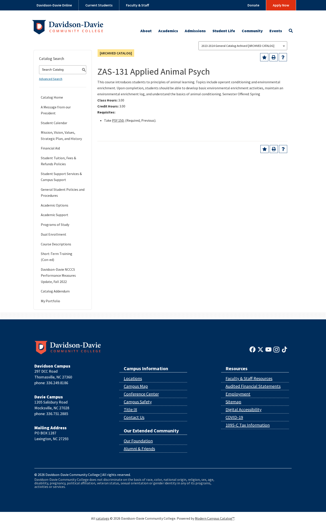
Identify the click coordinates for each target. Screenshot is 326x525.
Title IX (130, 409)
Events (275, 30)
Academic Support (54, 215)
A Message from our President (56, 110)
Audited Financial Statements (253, 386)
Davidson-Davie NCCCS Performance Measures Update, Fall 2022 (58, 275)
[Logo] (67, 25)
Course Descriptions (56, 244)
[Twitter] (260, 349)
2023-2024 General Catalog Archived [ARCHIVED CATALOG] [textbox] (237, 46)
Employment (238, 394)
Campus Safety (138, 401)
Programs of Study (55, 224)
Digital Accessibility (243, 409)
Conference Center (141, 394)
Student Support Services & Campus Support (61, 176)
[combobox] (242, 45)
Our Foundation (138, 440)
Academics (168, 30)
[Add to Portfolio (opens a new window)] (264, 57)
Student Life (223, 30)
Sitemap (233, 401)
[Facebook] (252, 349)
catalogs (102, 518)
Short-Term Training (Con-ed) (56, 256)
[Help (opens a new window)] (283, 57)
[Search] (290, 32)
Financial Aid (50, 148)
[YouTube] (268, 349)
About (146, 30)
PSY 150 (118, 120)
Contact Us (134, 417)
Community (252, 30)
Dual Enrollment (53, 234)
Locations (133, 378)
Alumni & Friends (139, 448)
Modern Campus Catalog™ (214, 518)
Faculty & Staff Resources (249, 378)
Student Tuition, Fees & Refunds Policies (58, 161)
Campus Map (136, 386)
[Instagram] (276, 349)
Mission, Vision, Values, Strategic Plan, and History (61, 135)
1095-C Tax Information (248, 425)
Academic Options (54, 205)
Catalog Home (52, 97)
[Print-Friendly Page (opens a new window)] (273, 57)
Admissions (195, 30)
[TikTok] (284, 349)
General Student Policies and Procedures (62, 192)
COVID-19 (234, 417)
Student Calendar (54, 123)
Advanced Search (50, 79)
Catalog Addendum (55, 291)
